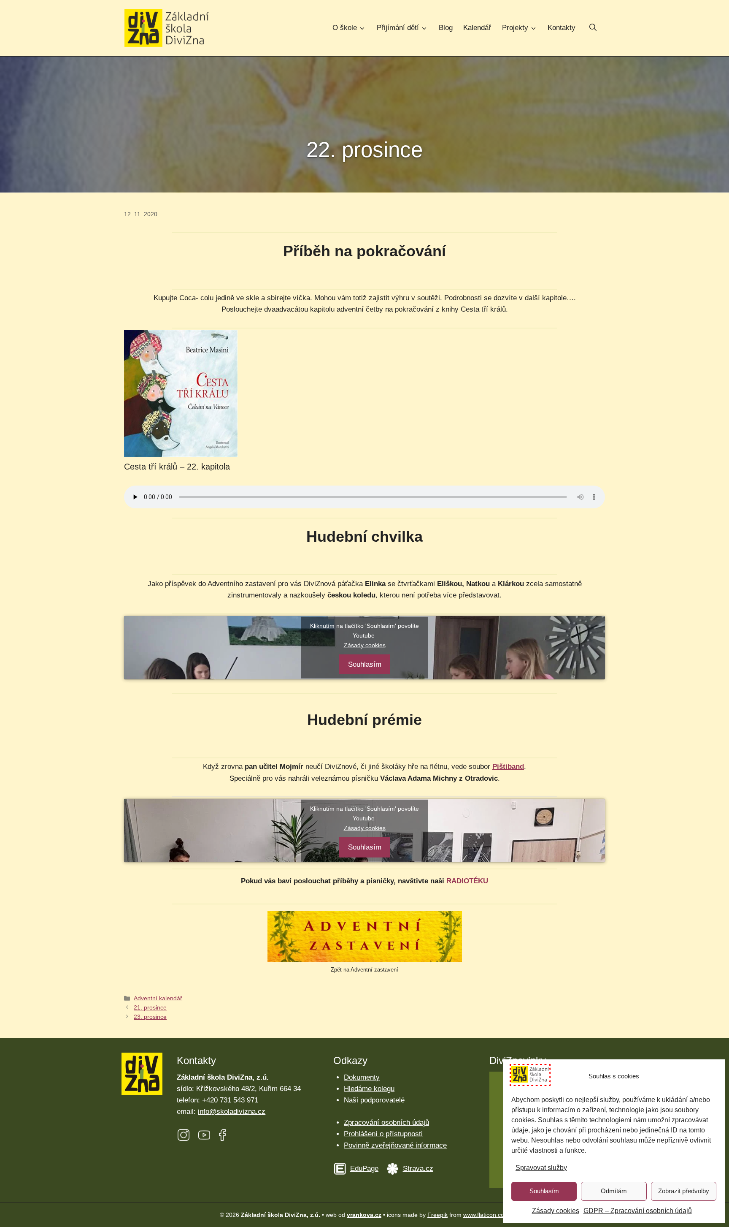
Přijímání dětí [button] (398, 28)
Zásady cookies (555, 1210)
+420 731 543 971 (230, 1100)
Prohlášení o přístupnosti (383, 1134)
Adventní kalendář (158, 998)
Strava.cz (418, 1169)
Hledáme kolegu (369, 1089)
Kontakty (561, 28)
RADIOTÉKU (467, 881)
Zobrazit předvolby (683, 1190)
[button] (593, 28)
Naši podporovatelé (374, 1100)
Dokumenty (362, 1077)
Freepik (437, 1214)
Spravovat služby (541, 1167)
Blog (446, 28)
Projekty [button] (515, 28)
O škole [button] (344, 28)
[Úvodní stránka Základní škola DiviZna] (166, 28)
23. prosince (150, 1016)
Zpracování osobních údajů (386, 1122)
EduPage (364, 1169)
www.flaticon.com (486, 1214)
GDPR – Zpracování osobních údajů (637, 1210)
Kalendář (477, 28)
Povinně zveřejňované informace (395, 1145)
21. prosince (150, 1007)
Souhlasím (544, 1190)
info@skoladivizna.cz (231, 1112)
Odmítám (614, 1190)
